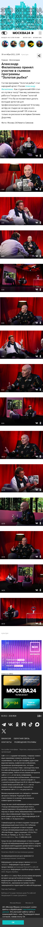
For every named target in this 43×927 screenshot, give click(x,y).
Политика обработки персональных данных (17, 852)
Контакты (6, 742)
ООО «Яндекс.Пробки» (9, 872)
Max (37, 724)
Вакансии (6, 738)
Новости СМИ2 (7, 674)
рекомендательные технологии (13, 858)
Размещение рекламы (25, 742)
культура (4, 633)
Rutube (24, 724)
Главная (4, 60)
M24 (14, 716)
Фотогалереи (14, 60)
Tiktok (30, 724)
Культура (24, 54)
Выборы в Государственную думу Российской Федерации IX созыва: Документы (18, 894)
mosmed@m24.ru (7, 837)
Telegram (3, 724)
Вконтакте (10, 724)
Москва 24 (21, 33)
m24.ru (7, 756)
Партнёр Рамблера (8, 889)
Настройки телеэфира (9, 749)
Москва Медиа (15, 903)
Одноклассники (17, 724)
